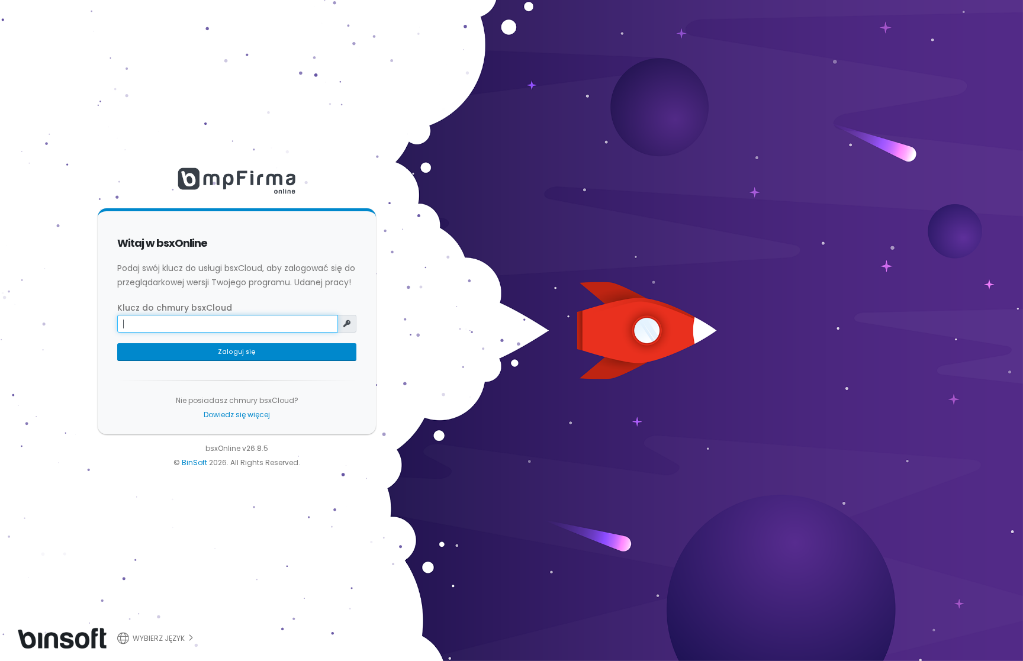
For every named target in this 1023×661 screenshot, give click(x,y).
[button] (157, 636)
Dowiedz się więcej (237, 415)
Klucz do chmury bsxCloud (174, 308)
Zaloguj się (237, 351)
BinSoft (194, 462)
